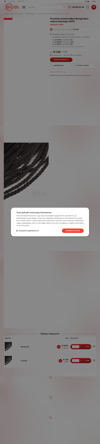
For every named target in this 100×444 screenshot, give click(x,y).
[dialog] (50, 222)
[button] (27, 231)
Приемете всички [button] (73, 231)
